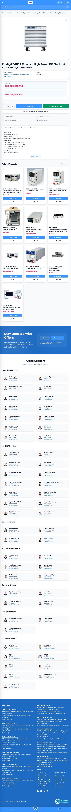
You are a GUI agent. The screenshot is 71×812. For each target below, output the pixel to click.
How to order (42, 788)
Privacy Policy (49, 343)
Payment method (59, 778)
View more (64, 164)
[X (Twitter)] (44, 791)
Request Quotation (57, 106)
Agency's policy (42, 774)
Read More (34, 156)
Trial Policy (58, 784)
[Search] (67, 7)
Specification (11, 128)
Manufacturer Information (28, 128)
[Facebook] (38, 791)
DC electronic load (12, 13)
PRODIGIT (7, 74)
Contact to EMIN (42, 784)
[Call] (35, 809)
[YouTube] (41, 791)
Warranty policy (59, 786)
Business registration (44, 776)
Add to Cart (30, 106)
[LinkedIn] (47, 791)
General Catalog (42, 786)
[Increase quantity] (12, 106)
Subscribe (57, 338)
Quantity (4, 103)
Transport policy (59, 782)
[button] (35, 38)
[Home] (2, 12)
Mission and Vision (60, 776)
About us (40, 772)
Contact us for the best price (36, 111)
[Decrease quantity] (4, 106)
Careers (40, 778)
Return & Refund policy (61, 780)
